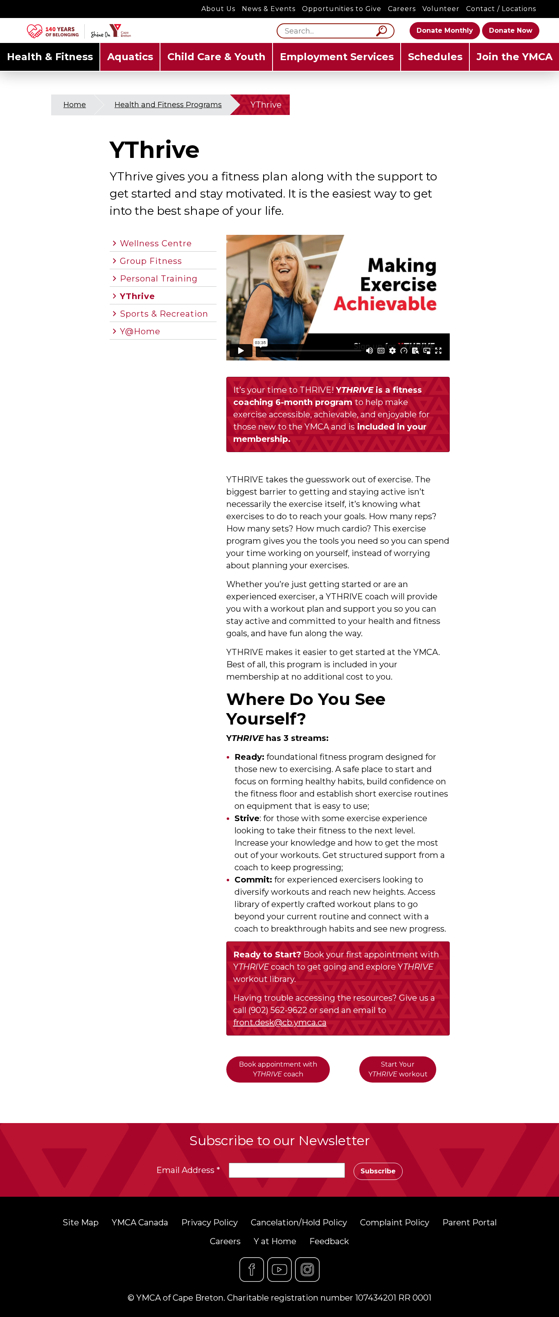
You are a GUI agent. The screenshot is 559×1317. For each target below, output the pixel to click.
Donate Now (510, 30)
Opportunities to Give (341, 9)
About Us (218, 9)
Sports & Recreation (164, 314)
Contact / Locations (501, 9)
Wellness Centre (156, 243)
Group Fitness (151, 261)
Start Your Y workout (398, 1069)
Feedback (329, 1241)
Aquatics (130, 57)
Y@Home (140, 331)
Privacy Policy (209, 1222)
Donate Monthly (445, 30)
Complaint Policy (394, 1222)
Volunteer (441, 9)
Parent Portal (469, 1222)
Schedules (435, 57)
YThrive (137, 296)
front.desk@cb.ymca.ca (280, 1022)
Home (74, 104)
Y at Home (275, 1241)
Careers (402, 9)
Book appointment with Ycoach (278, 1069)
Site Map (81, 1222)
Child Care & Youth (216, 57)
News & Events (268, 9)
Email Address (188, 1170)
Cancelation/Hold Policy (299, 1222)
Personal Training (159, 279)
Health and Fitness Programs (168, 104)
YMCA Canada (140, 1222)
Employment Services (337, 57)
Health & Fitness (50, 57)
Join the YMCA (514, 57)
